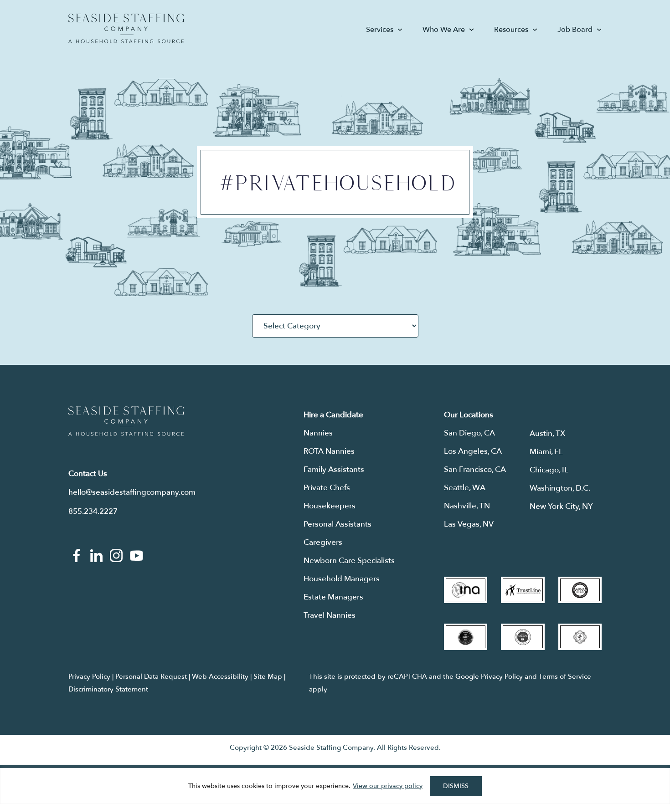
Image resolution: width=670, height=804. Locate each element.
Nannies (318, 433)
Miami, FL (546, 451)
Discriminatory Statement (108, 689)
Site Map (267, 676)
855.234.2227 (93, 511)
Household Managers (342, 579)
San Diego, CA (469, 433)
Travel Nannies (330, 615)
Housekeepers (330, 506)
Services (379, 30)
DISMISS (456, 786)
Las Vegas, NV (469, 524)
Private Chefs (327, 487)
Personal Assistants (337, 524)
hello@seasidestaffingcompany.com (132, 492)
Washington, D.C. (560, 488)
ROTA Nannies (329, 451)
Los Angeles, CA (473, 451)
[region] (335, 786)
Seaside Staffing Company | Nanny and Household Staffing (126, 28)
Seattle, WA (464, 487)
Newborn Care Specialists (349, 560)
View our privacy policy (388, 786)
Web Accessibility (220, 676)
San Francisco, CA (475, 469)
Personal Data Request (151, 676)
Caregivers (323, 542)
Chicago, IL (549, 470)
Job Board (575, 30)
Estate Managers (333, 597)
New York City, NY (561, 506)
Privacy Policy (89, 676)
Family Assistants (334, 469)
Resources (511, 30)
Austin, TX (547, 433)
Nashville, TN (467, 506)
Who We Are (444, 30)
